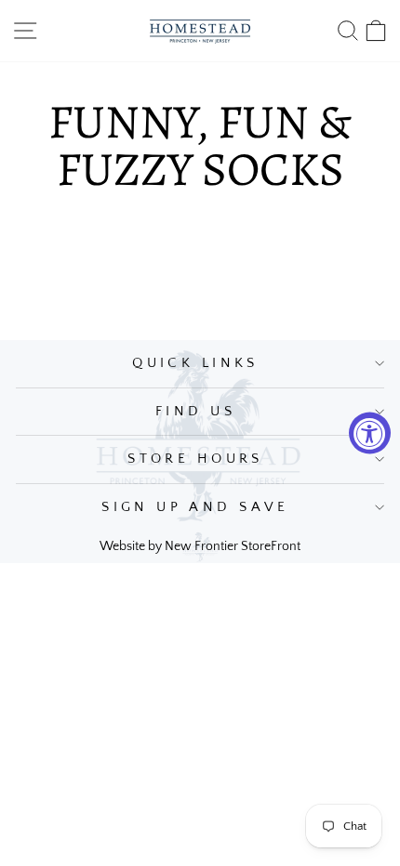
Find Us (195, 411)
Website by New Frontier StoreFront (200, 546)
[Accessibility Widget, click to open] (370, 433)
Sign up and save (195, 507)
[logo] (200, 31)
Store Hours (195, 459)
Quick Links (195, 363)
